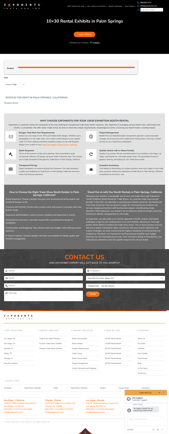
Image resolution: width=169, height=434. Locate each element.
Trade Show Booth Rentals (49, 338)
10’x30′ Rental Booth (113, 343)
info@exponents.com (148, 6)
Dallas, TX (8, 353)
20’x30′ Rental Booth (113, 353)
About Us (141, 338)
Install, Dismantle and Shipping (84, 368)
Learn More (84, 34)
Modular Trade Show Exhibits (50, 348)
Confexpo (8, 388)
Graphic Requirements (80, 348)
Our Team (141, 343)
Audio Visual (77, 353)
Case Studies (143, 353)
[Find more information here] (146, 411)
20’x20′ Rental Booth (113, 348)
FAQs (56, 388)
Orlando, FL (8, 348)
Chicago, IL (8, 358)
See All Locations (11, 363)
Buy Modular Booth (96, 6)
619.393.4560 (25, 409)
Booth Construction (79, 358)
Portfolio (141, 348)
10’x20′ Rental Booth (113, 338)
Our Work (129, 6)
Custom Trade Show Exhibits (50, 343)
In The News (142, 368)
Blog (139, 363)
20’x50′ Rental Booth (113, 358)
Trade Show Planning (79, 388)
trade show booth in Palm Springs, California (59, 144)
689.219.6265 (66, 409)
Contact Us (142, 373)
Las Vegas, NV (9, 338)
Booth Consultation (79, 338)
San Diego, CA (9, 343)
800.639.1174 (145, 2)
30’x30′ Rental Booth (113, 363)
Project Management (80, 363)
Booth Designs (115, 6)
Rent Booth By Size (75, 6)
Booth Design (77, 343)
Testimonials (142, 358)
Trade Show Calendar (32, 388)
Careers (103, 388)
